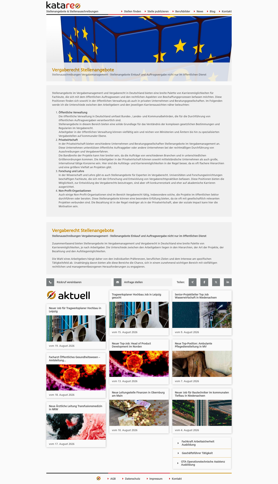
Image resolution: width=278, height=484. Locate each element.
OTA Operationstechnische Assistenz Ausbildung (203, 463)
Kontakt (226, 11)
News (199, 11)
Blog (212, 11)
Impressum (155, 478)
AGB (113, 478)
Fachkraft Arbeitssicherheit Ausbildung (198, 443)
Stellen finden (132, 11)
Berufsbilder (182, 11)
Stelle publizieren (158, 11)
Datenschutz (132, 478)
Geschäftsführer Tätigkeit (197, 453)
